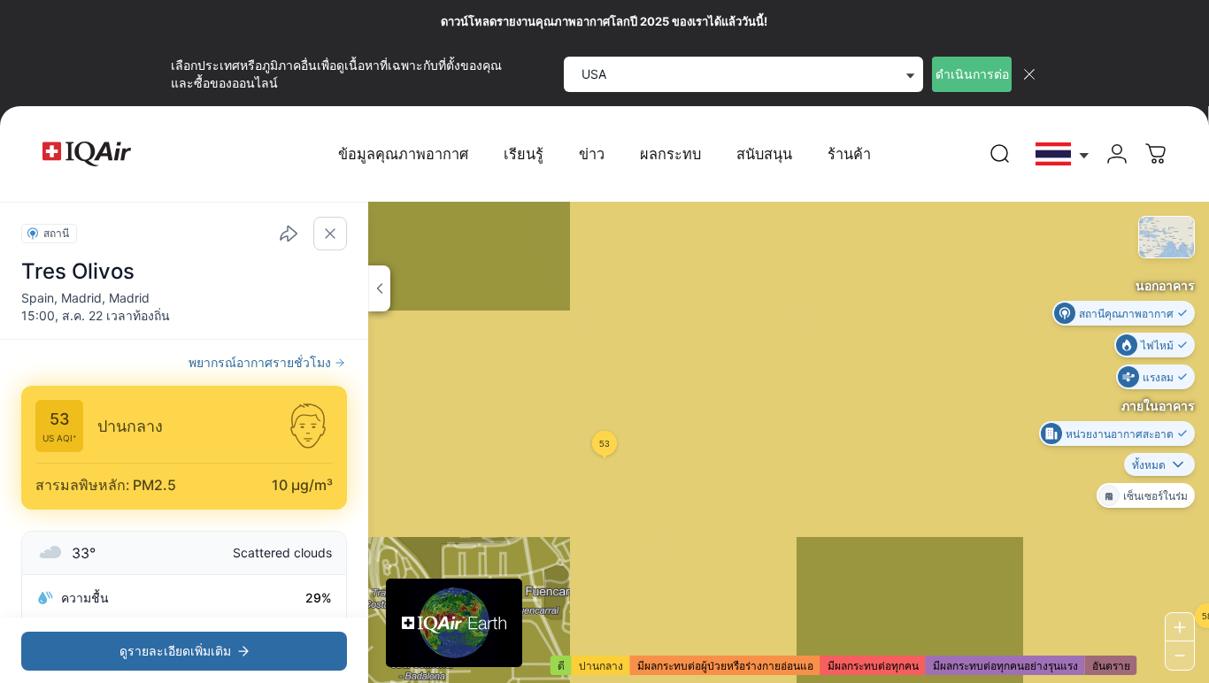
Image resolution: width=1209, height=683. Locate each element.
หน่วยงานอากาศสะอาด (1120, 433)
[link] (1000, 153)
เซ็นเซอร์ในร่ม (1155, 495)
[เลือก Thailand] (1063, 154)
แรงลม (1158, 376)
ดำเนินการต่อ (972, 73)
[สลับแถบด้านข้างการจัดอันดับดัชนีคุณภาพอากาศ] (379, 288)
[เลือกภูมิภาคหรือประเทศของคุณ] (1063, 154)
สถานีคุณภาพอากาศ (1126, 312)
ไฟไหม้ (1157, 344)
